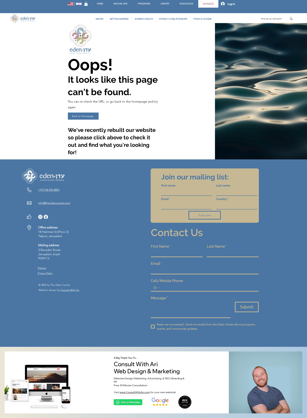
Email (166, 199)
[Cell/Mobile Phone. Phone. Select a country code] (156, 288)
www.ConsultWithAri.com (135, 392)
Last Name (217, 246)
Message (159, 298)
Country (222, 199)
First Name (161, 246)
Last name (223, 185)
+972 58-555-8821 (49, 190)
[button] (86, 4)
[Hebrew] (79, 4)
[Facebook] (46, 217)
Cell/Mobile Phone (167, 281)
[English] (70, 4)
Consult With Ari (70, 290)
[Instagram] (40, 217)
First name (168, 185)
